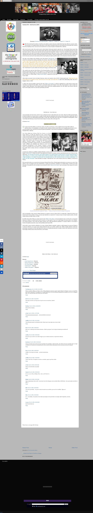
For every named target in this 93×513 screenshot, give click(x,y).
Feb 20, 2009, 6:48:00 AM (33, 350)
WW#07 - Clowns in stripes (85, 72)
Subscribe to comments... (85, 56)
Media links (22, 19)
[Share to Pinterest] (41, 280)
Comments (84, 41)
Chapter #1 (51, 41)
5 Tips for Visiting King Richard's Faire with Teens (86, 125)
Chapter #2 (56, 41)
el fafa (27, 313)
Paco (27, 327)
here (28, 121)
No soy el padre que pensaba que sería (85, 114)
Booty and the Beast (42, 74)
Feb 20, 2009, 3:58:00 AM (33, 327)
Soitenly (27, 282)
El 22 (27, 298)
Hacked (81, 77)
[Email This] (36, 280)
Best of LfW (15, 19)
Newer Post (25, 447)
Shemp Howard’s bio (29, 262)
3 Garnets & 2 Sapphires (87, 123)
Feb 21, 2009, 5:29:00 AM (33, 387)
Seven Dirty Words (85, 109)
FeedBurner (89, 54)
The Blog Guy (29, 289)
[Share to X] (38, 280)
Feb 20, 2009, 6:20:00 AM (35, 342)
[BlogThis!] (37, 280)
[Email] (1, 269)
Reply (27, 295)
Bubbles (27, 306)
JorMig (27, 320)
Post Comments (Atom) (32, 450)
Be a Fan (53, 273)
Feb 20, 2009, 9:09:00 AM (34, 372)
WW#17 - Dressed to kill (85, 75)
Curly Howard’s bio (29, 261)
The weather (29, 19)
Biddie (27, 379)
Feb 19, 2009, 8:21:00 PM (37, 289)
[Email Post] (33, 280)
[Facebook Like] (1, 247)
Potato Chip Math (85, 108)
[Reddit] (1, 262)
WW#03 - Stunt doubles (85, 81)
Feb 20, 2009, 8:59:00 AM (34, 364)
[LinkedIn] (1, 266)
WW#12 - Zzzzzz (83, 62)
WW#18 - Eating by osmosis (86, 79)
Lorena (27, 402)
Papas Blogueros (85, 112)
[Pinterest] (1, 259)
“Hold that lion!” (28, 265)
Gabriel (27, 372)
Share (1, 512)
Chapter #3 (62, 41)
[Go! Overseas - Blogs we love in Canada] (11, 51)
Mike (27, 387)
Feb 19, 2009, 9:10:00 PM (33, 298)
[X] (1, 250)
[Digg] (1, 256)
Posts (83, 39)
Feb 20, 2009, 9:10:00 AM (34, 379)
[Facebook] (1, 243)
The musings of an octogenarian (86, 118)
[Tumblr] (1, 253)
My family (9, 19)
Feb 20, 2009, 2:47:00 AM (34, 313)
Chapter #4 (67, 41)
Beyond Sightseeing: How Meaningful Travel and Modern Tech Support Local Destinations (87, 97)
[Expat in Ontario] (11, 70)
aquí (28, 256)
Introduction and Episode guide (41, 41)
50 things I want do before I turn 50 (42, 19)
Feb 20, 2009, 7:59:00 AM (34, 357)
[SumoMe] (1, 272)
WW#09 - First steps (84, 64)
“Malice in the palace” (29, 267)
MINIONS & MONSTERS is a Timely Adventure (87, 105)
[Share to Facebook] (40, 280)
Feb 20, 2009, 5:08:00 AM (34, 334)
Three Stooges (33, 270)
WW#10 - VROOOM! (84, 67)
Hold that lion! (51, 58)
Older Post (75, 447)
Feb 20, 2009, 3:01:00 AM (34, 320)
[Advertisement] (49, 437)
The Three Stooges (29, 264)
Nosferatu (28, 342)
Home (3, 19)
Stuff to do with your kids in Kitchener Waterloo (86, 102)
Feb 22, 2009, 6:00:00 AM (34, 402)
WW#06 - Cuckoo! (84, 84)
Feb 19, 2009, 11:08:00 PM (35, 306)
